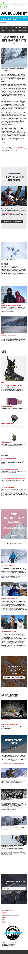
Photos (3, 921)
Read (3, 27)
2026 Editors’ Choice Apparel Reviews (8, 458)
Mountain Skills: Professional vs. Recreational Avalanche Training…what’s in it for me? (12, 846)
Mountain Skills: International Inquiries (9, 777)
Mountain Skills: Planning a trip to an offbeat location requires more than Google (12, 799)
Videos (3, 922)
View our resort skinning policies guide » (14, 763)
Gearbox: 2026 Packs (6, 442)
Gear (19, 27)
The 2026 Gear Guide (22, 30)
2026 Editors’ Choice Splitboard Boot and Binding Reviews (13, 478)
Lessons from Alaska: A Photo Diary (8, 336)
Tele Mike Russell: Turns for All (9, 598)
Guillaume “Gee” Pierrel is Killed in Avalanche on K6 (11, 305)
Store (9, 30)
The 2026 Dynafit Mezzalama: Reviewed (11, 385)
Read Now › (4, 278)
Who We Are (13, 30)
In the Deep (4, 264)
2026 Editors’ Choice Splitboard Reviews (9, 469)
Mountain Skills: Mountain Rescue (10, 724)
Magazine (3, 30)
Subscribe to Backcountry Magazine (10, 915)
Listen (11, 27)
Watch (6, 27)
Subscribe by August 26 (7, 213)
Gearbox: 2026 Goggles (7, 406)
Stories (3, 259)
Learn (15, 27)
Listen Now (14, 534)
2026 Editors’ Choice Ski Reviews (7, 487)
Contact (4, 912)
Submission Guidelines (7, 910)
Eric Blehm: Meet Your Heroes (8, 631)
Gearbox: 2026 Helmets (7, 423)
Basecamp (24, 27)
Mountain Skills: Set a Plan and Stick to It (9, 825)
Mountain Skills (5, 719)
